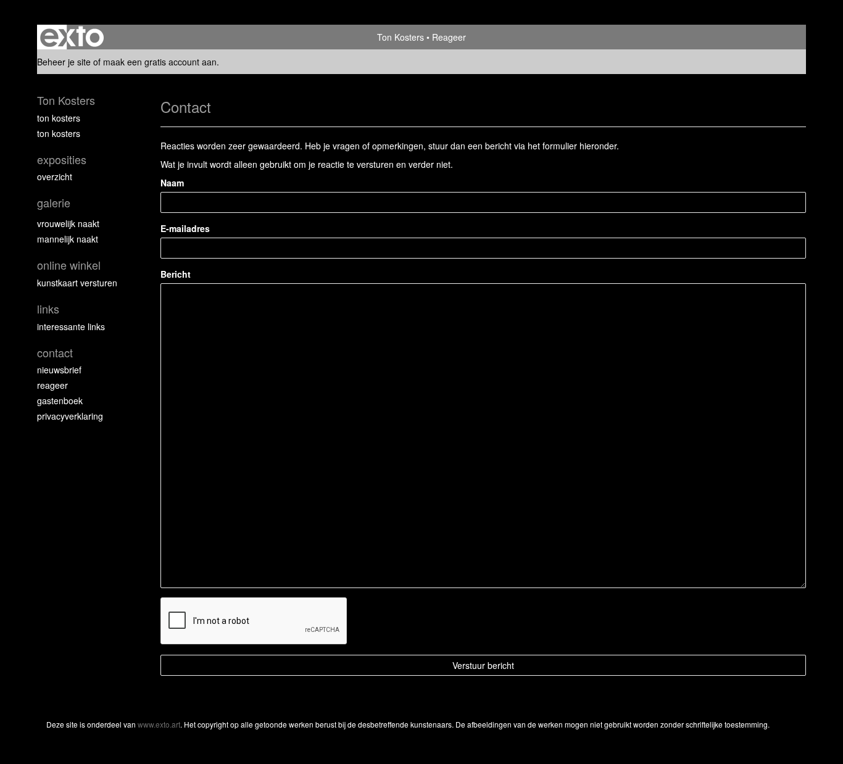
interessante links (71, 326)
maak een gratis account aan (160, 62)
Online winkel (69, 265)
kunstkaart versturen (77, 282)
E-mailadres (185, 228)
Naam (172, 182)
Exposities (61, 159)
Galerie (53, 202)
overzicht (54, 176)
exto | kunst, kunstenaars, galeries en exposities (72, 37)
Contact (55, 352)
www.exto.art (159, 724)
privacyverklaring (70, 416)
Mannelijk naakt (67, 239)
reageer (52, 385)
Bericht (175, 274)
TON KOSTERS (58, 118)
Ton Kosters (400, 37)
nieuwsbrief (59, 369)
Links (48, 309)
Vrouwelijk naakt (68, 223)
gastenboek (60, 400)
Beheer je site (64, 62)
